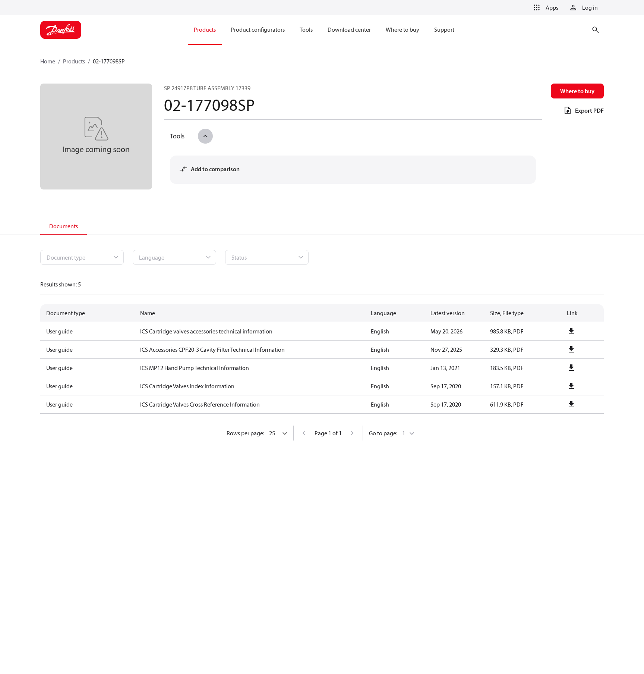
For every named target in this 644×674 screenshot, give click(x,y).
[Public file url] (571, 331)
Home (47, 61)
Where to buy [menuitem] (402, 29)
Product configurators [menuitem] (258, 29)
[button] (544, 7)
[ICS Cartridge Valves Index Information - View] (571, 386)
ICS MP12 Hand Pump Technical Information (194, 368)
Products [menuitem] (205, 29)
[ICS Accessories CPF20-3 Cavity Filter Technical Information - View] (571, 349)
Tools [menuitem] (306, 29)
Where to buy (577, 91)
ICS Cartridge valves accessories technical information (206, 331)
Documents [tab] (63, 226)
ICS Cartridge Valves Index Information (187, 386)
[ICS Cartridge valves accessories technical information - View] (571, 331)
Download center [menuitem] (349, 29)
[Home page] (60, 30)
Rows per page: (245, 433)
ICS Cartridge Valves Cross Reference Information (200, 404)
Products (74, 61)
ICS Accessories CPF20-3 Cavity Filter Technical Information (212, 349)
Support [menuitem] (444, 29)
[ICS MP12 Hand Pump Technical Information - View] (571, 367)
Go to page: (383, 433)
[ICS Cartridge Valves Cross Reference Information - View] (571, 404)
